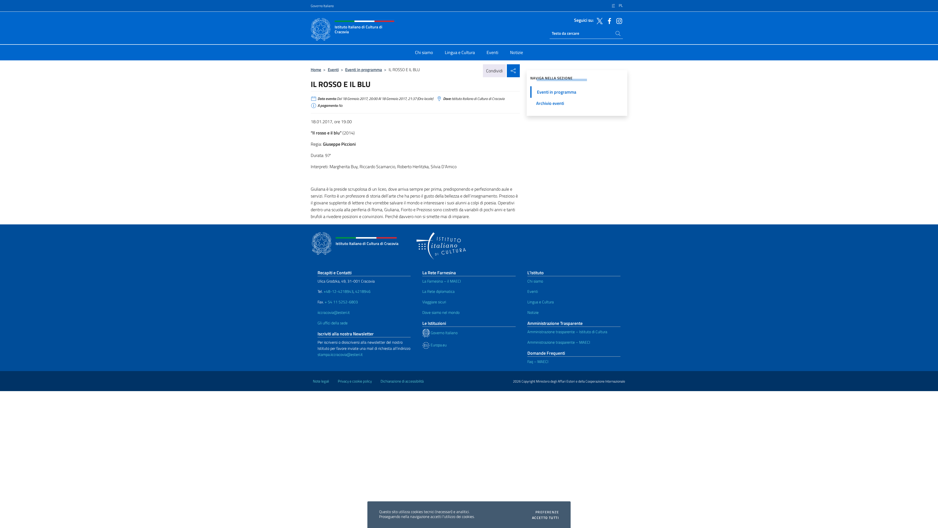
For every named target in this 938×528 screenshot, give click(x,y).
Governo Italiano (322, 5)
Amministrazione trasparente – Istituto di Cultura (567, 332)
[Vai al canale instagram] (618, 20)
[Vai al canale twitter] (598, 20)
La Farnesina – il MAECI (441, 281)
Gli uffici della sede (333, 323)
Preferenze (547, 512)
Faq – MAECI (537, 361)
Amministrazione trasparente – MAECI (558, 342)
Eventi (333, 69)
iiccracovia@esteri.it (334, 312)
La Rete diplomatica (438, 291)
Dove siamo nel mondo (440, 312)
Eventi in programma (363, 69)
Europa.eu (438, 345)
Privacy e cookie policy (355, 381)
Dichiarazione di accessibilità (402, 381)
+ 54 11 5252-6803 (341, 302)
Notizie (533, 312)
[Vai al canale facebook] (608, 20)
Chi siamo (535, 281)
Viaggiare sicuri (434, 302)
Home (316, 69)
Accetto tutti (545, 517)
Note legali (321, 381)
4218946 (363, 291)
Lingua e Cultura (540, 302)
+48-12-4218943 (338, 291)
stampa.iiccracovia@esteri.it (340, 354)
